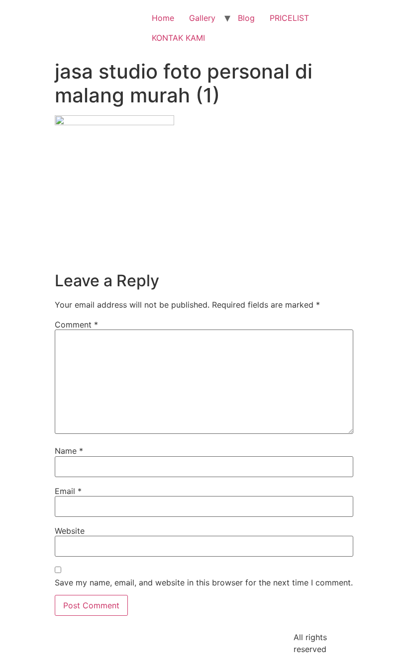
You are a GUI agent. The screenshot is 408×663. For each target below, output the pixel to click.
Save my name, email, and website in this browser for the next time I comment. (204, 582)
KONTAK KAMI (178, 38)
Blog (246, 18)
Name (69, 451)
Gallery (202, 18)
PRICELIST (289, 18)
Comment (76, 325)
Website (70, 531)
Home (163, 18)
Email (68, 491)
